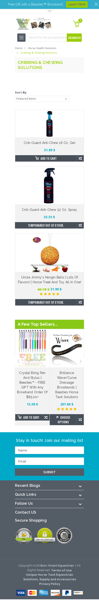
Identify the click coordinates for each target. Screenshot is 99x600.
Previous (18, 361)
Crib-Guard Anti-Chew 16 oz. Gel (49, 143)
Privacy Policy (49, 584)
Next (80, 361)
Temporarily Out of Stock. (46, 225)
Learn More (76, 4)
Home (19, 48)
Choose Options (64, 419)
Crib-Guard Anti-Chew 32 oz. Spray (49, 210)
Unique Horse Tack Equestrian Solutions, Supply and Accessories (49, 577)
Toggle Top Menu (49, 11)
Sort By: (21, 92)
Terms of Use (61, 570)
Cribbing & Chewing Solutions (38, 52)
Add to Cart (49, 158)
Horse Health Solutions (42, 48)
